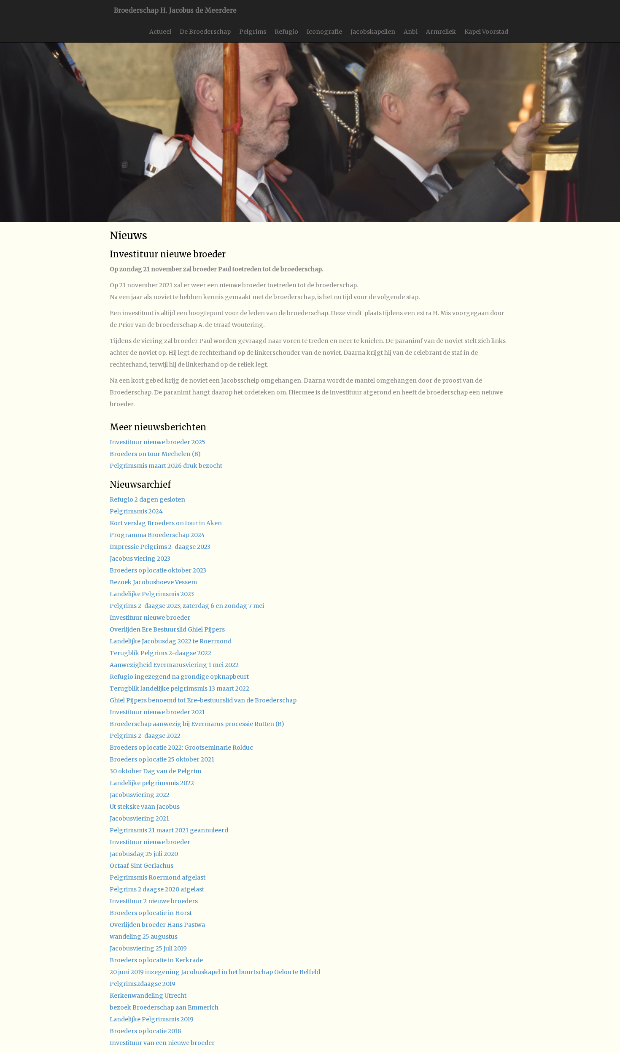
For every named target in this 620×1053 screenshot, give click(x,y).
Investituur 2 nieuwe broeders (154, 901)
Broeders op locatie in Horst (151, 913)
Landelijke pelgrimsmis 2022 (152, 783)
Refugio (286, 31)
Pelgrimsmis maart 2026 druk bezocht (166, 466)
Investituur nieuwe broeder (150, 617)
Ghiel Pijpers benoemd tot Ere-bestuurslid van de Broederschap (203, 700)
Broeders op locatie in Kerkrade (156, 960)
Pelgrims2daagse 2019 (142, 984)
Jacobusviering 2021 (139, 818)
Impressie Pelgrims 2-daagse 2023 (160, 547)
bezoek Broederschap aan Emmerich (164, 1007)
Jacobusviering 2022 (140, 795)
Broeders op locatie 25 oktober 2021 (162, 759)
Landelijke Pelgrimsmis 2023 (152, 594)
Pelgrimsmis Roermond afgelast (157, 877)
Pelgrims (252, 31)
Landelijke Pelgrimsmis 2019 (152, 1019)
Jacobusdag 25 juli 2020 (144, 854)
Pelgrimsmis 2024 (136, 511)
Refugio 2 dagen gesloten (147, 499)
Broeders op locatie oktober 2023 (158, 570)
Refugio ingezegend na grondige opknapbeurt (179, 676)
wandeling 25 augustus (144, 936)
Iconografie (324, 31)
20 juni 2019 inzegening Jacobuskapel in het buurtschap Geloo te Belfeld (215, 972)
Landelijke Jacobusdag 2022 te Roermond (171, 641)
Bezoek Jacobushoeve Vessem (153, 582)
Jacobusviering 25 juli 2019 (148, 948)
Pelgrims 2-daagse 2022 (145, 736)
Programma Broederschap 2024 (157, 535)
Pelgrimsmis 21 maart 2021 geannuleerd (169, 830)
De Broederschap (205, 31)
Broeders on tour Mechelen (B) (155, 454)
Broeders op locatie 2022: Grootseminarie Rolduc (181, 747)
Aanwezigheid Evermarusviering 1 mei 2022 (174, 665)
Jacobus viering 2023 (140, 558)
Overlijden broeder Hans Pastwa (157, 925)
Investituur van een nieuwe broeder (162, 1043)
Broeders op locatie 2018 (145, 1031)
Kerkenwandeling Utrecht (148, 995)
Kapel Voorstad (486, 31)
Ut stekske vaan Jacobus (145, 806)
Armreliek (441, 31)
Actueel (160, 31)
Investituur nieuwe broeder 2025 (157, 442)
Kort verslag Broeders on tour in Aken (166, 523)
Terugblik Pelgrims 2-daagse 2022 (160, 653)
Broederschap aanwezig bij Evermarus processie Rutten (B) (197, 724)
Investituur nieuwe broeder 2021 (157, 712)
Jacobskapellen (372, 31)
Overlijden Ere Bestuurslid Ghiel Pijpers (167, 629)
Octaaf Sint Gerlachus (141, 865)
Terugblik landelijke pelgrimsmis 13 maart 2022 (179, 688)
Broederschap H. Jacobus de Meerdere (175, 10)
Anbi (411, 31)
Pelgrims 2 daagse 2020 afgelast (157, 889)
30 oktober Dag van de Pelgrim (155, 771)
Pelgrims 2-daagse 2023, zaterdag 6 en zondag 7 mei (187, 606)
